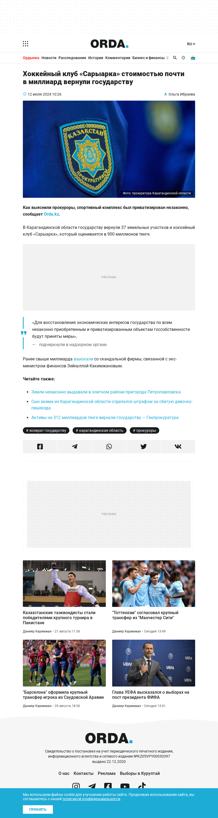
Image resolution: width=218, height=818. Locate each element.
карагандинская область (101, 430)
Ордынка (31, 58)
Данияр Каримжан (37, 631)
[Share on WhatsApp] (109, 446)
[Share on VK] (178, 446)
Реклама (107, 773)
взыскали (83, 358)
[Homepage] (109, 43)
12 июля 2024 (39, 94)
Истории (95, 58)
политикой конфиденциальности (91, 799)
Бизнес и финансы (148, 58)
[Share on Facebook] (40, 446)
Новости (48, 58)
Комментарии (117, 58)
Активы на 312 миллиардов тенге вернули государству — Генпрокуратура (105, 417)
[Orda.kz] (108, 746)
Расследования (72, 58)
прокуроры (146, 430)
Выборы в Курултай (140, 773)
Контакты (84, 773)
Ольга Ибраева (182, 94)
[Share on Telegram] (74, 446)
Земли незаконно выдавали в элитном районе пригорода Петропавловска (106, 391)
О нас (63, 773)
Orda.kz (51, 214)
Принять (38, 809)
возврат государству (48, 430)
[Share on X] (143, 446)
